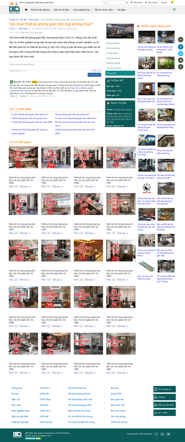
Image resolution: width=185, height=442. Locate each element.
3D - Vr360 (162, 413)
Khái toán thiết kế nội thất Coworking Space (147, 75)
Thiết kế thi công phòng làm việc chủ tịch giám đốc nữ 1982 (87, 366)
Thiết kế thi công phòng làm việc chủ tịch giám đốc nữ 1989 (119, 273)
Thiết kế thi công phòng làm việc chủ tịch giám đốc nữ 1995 (54, 227)
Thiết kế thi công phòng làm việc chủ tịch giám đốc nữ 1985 (119, 320)
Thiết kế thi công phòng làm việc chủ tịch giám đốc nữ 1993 (119, 227)
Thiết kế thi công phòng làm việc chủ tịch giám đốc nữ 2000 (22, 180)
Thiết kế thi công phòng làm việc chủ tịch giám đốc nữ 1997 (119, 180)
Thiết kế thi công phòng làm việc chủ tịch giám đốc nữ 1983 (54, 366)
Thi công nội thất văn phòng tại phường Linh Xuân (147, 152)
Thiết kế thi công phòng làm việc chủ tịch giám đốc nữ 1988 (22, 320)
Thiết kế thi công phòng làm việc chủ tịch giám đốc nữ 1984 (22, 366)
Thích (11, 28)
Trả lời (22, 96)
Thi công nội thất (113, 68)
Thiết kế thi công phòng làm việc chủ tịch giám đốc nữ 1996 (22, 227)
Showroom (138, 2)
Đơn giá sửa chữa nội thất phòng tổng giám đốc (165, 253)
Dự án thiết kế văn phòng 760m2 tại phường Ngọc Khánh (166, 101)
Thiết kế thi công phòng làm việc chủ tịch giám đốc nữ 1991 (54, 273)
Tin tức (164, 2)
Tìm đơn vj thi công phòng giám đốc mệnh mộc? (76, 118)
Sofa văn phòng (113, 58)
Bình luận (23, 28)
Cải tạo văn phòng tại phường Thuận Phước (147, 253)
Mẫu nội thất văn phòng (79, 411)
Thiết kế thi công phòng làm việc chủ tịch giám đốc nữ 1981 (119, 366)
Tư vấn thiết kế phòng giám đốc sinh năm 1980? (32, 122)
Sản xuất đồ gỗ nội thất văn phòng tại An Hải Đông (166, 227)
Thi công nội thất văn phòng (81, 422)
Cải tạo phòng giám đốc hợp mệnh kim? (72, 114)
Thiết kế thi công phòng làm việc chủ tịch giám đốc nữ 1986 (87, 320)
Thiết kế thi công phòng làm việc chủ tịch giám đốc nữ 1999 (54, 180)
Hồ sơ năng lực (164, 389)
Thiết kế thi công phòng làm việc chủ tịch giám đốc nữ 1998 (87, 180)
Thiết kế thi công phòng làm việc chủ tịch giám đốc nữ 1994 (87, 227)
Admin (35, 82)
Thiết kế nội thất (113, 63)
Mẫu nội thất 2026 (166, 405)
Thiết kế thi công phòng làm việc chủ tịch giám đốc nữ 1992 (22, 273)
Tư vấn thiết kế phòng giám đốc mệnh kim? (29, 114)
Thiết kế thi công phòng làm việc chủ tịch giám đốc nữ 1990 (87, 273)
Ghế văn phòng (113, 48)
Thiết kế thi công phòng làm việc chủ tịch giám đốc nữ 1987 (54, 320)
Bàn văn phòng (112, 43)
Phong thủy (111, 73)
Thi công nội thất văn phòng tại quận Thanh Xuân (147, 127)
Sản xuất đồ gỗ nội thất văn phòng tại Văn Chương (165, 201)
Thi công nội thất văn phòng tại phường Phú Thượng (166, 279)
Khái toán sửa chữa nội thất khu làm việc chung (146, 227)
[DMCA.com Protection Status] (33, 439)
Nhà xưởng (152, 2)
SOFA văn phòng (119, 422)
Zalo (180, 53)
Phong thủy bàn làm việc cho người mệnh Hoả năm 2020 (147, 201)
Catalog (161, 397)
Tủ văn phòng (112, 53)
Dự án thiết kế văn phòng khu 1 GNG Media (165, 49)
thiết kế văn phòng (83, 416)
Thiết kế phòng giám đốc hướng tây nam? (29, 118)
